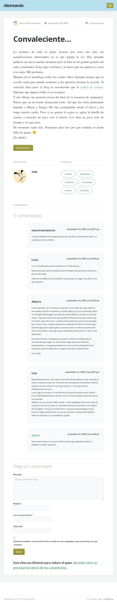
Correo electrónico (23, 515)
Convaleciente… (42, 39)
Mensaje (18, 474)
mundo (68, 190)
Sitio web (18, 526)
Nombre (17, 503)
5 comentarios (96, 23)
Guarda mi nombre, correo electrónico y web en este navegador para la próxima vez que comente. (55, 543)
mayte (35, 435)
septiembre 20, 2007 (57, 23)
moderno (69, 182)
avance (68, 174)
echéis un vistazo (91, 87)
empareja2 (85, 174)
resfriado (84, 190)
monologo (87, 182)
